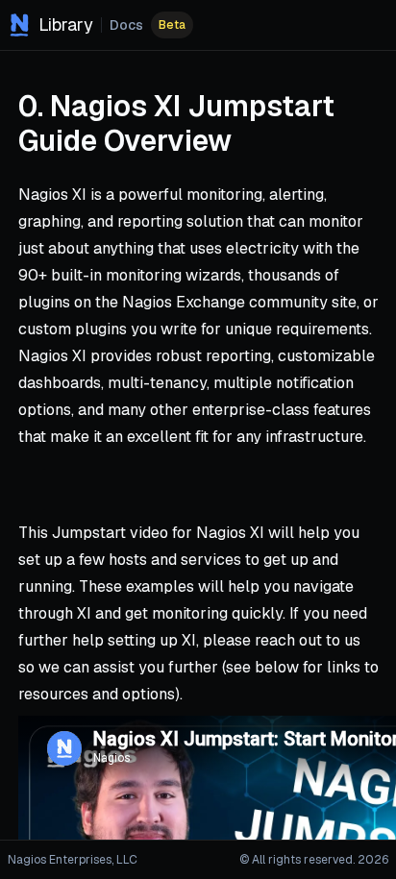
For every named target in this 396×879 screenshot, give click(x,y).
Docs (126, 25)
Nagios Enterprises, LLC (72, 859)
